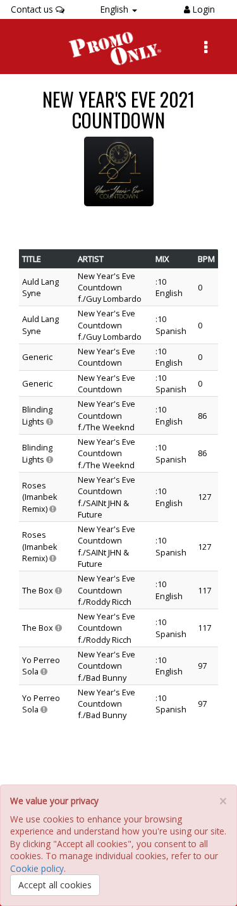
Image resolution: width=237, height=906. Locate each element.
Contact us (33, 9)
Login (202, 9)
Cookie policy (37, 868)
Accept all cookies (55, 885)
